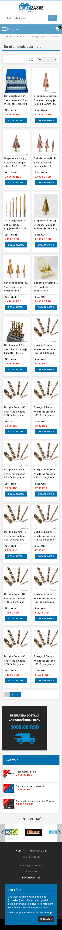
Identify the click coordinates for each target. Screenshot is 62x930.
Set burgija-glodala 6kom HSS (22, 220)
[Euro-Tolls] (9, 832)
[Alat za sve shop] (31, 7)
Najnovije (12, 760)
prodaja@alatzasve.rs (32, 865)
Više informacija (42, 912)
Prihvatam (46, 919)
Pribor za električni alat (16, 36)
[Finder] (33, 832)
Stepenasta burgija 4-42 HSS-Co (24, 158)
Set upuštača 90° (14, 96)
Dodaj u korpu (16, 120)
